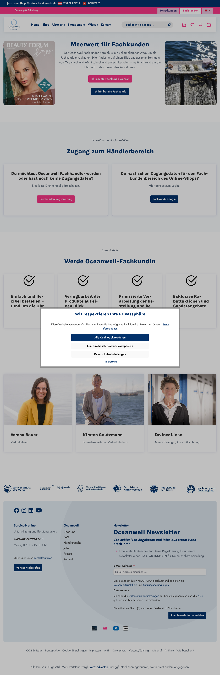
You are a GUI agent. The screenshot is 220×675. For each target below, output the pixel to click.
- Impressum (110, 362)
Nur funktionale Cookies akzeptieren (110, 346)
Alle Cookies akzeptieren (110, 337)
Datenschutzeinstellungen (110, 354)
